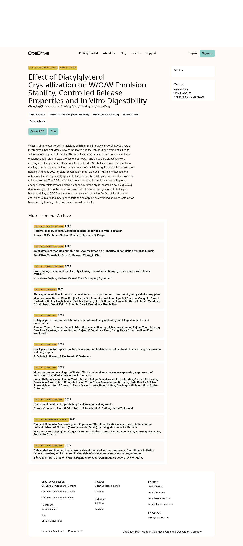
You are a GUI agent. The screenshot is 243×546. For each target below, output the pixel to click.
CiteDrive (99, 503)
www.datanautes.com (159, 498)
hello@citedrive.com (158, 517)
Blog (123, 53)
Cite (53, 131)
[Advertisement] (121, 24)
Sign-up (207, 53)
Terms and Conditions (52, 531)
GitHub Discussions (51, 520)
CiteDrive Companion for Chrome (58, 485)
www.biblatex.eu (156, 492)
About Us (109, 53)
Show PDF (37, 131)
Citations (99, 491)
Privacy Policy (75, 531)
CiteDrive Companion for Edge (57, 497)
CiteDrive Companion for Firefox (58, 491)
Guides (136, 53)
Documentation (49, 509)
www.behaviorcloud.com (160, 504)
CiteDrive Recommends (107, 485)
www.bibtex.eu (155, 486)
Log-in (193, 53)
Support (151, 53)
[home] (38, 54)
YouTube (99, 509)
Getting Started (88, 53)
